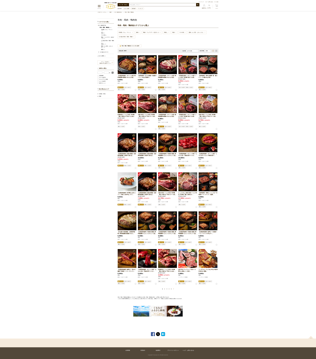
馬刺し (103, 44)
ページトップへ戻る (311, 337)
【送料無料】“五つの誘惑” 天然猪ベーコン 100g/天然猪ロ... (147, 76)
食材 (111, 12)
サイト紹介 (216, 1)
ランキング (140, 8)
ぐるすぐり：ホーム (102, 12)
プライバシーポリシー (173, 350)
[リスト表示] (216, 51)
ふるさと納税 (126, 8)
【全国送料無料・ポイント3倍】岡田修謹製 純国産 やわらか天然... (127, 76)
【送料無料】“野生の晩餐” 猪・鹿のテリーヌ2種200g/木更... (208, 76)
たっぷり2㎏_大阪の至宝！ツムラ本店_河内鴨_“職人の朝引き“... (187, 193)
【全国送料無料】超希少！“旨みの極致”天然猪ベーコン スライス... (126, 270)
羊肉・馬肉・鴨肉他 (129, 12)
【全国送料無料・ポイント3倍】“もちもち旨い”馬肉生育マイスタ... (187, 154)
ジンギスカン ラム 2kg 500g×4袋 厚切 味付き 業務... (208, 270)
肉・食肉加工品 (118, 12)
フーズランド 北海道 (182, 277)
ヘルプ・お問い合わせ (209, 1)
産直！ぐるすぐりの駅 (122, 83)
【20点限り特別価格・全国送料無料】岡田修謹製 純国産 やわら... (126, 232)
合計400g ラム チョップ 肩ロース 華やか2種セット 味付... (187, 270)
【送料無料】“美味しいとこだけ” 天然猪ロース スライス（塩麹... (208, 193)
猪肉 (103, 49)
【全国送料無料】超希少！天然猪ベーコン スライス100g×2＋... (208, 232)
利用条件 (143, 350)
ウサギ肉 (104, 35)
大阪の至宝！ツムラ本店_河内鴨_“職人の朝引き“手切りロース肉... (147, 115)
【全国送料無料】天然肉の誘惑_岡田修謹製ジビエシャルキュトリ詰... (167, 154)
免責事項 (158, 350)
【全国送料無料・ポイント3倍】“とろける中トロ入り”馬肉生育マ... (208, 154)
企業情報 (127, 350)
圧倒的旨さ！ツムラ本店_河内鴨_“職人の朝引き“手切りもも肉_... (166, 270)
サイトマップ (201, 1)
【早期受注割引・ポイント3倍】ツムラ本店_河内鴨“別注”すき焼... (187, 76)
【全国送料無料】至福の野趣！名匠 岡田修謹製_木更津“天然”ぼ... (127, 154)
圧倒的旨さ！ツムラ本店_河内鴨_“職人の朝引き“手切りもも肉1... (126, 115)
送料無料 (134, 8)
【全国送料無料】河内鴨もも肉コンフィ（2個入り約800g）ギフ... (127, 193)
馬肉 (103, 33)
